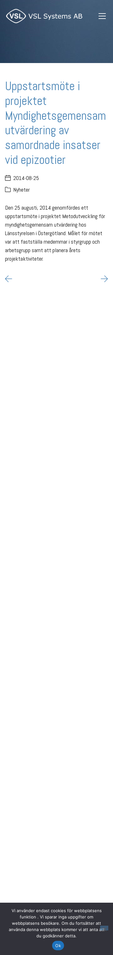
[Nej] (104, 928)
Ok (58, 945)
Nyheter (21, 189)
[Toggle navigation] (102, 16)
